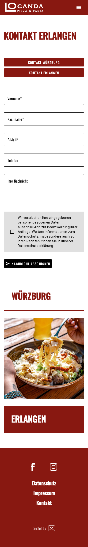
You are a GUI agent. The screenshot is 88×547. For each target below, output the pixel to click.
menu (78, 7)
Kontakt (44, 503)
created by (39, 528)
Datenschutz (44, 483)
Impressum (44, 493)
